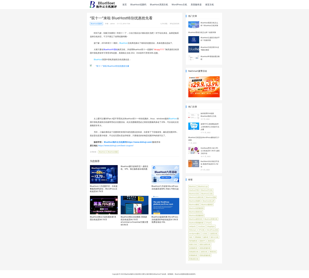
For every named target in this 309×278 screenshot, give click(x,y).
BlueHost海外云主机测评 (115, 142)
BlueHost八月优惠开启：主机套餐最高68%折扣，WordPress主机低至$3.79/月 (104, 189)
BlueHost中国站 (110, 49)
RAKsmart (192, 230)
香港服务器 (193, 255)
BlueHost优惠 (113, 152)
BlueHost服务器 (207, 204)
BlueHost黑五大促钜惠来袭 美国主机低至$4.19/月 (103, 218)
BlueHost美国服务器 (196, 215)
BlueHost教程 (194, 204)
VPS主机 (202, 230)
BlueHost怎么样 (208, 201)
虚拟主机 (204, 252)
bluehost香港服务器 (196, 223)
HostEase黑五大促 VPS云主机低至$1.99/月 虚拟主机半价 (210, 151)
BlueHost (123, 43)
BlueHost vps (203, 186)
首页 (124, 4)
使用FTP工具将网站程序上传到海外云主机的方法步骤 (210, 127)
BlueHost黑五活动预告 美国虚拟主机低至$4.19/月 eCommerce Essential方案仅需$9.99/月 (134, 221)
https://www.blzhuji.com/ (139, 142)
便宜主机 (209, 4)
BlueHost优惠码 (138, 4)
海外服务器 (193, 241)
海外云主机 (214, 237)
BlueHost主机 (194, 194)
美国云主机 (193, 244)
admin (112, 23)
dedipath (192, 226)
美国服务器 (196, 4)
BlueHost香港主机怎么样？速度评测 (202, 32)
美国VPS (202, 241)
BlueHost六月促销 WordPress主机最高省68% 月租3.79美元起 (165, 187)
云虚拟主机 (213, 233)
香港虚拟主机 (194, 259)
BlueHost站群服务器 (196, 208)
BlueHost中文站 (206, 190)
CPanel (208, 223)
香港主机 (213, 252)
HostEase (201, 226)
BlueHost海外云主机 (131, 274)
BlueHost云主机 (207, 194)
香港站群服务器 (204, 255)
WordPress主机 (179, 4)
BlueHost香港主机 (210, 219)
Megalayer (211, 226)
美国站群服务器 (204, 248)
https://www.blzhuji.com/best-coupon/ (115, 145)
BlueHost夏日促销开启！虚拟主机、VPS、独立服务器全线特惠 (134, 167)
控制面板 (198, 237)
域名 (190, 237)
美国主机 (211, 241)
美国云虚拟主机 (204, 244)
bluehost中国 (194, 190)
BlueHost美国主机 (159, 4)
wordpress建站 (194, 233)
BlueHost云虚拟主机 (196, 197)
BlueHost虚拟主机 (195, 219)
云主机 (204, 233)
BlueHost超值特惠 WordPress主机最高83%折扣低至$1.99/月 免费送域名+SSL (164, 219)
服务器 (205, 237)
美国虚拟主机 (194, 252)
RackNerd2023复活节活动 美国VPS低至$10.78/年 (210, 164)
